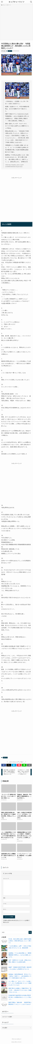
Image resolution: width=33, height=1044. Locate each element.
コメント (6, 878)
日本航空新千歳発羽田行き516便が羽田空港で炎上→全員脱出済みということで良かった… (19, 997)
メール (4, 903)
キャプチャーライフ (16, 2)
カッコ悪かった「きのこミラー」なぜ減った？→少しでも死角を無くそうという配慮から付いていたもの (19, 983)
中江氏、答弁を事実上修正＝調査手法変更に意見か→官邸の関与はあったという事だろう (19, 940)
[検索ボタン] (31, 2)
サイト (4, 909)
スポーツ (10, 50)
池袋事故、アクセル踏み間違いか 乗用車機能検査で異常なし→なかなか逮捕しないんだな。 (19, 954)
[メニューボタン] (2, 2)
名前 (4, 898)
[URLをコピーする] (29, 765)
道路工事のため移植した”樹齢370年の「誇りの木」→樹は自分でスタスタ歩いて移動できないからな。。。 (19, 990)
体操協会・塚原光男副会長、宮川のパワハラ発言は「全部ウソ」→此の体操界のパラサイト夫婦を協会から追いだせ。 (19, 976)
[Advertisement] (16, 22)
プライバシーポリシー (16, 1039)
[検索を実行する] (30, 932)
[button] (3, 765)
